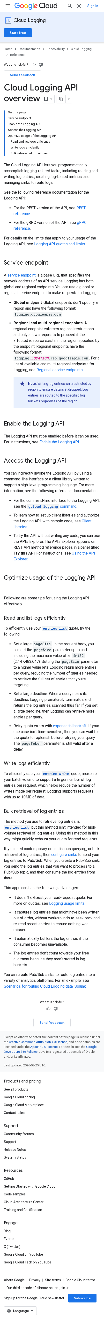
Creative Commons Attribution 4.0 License (38, 1042)
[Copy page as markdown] (61, 99)
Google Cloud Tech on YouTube (27, 1262)
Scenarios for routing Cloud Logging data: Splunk (45, 986)
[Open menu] (8, 6)
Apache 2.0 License (44, 1047)
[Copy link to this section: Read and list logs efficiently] (70, 618)
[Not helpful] (41, 64)
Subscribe (82, 1298)
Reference (17, 55)
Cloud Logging (30, 20)
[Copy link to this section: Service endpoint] (53, 263)
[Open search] (70, 6)
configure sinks (64, 854)
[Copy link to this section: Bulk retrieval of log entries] (69, 811)
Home (8, 49)
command (52, 506)
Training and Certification (23, 1210)
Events (9, 1239)
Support (10, 1142)
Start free (18, 32)
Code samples (15, 1194)
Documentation (29, 49)
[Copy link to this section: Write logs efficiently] (54, 764)
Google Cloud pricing (19, 1097)
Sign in (92, 6)
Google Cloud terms (81, 1280)
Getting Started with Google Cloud (29, 1186)
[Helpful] (33, 64)
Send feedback (22, 75)
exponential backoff (70, 726)
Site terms (53, 1280)
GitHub (9, 1179)
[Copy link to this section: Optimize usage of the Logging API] (9, 586)
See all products (16, 1089)
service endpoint (21, 275)
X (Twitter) (12, 1247)
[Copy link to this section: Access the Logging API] (71, 461)
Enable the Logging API (59, 442)
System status (15, 1157)
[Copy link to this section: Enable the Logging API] (69, 424)
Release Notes (15, 1150)
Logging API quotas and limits (59, 244)
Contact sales (14, 1113)
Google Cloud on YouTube (23, 1254)
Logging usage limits (67, 903)
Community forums (19, 1134)
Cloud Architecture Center (24, 1202)
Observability (55, 49)
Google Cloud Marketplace (24, 1105)
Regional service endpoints (60, 369)
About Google (14, 1280)
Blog (7, 1231)
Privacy (34, 1280)
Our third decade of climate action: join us (38, 1288)
